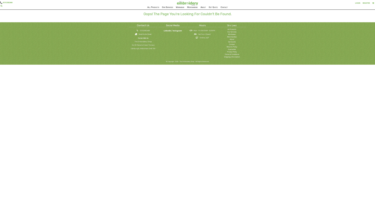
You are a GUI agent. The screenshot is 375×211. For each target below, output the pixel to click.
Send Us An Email (145, 34)
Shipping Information (232, 57)
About (232, 39)
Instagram (177, 31)
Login (357, 3)
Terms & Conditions (232, 54)
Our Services (232, 32)
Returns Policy (232, 47)
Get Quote (232, 42)
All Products (232, 29)
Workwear (232, 34)
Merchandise (232, 37)
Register (366, 3)
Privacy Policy (232, 52)
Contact (232, 44)
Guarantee (232, 49)
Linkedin (168, 31)
